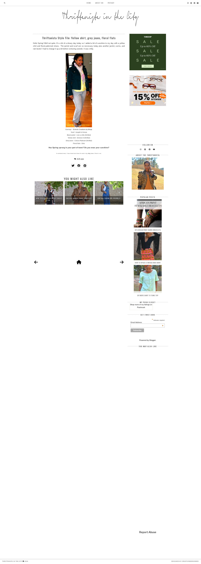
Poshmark (141, 307)
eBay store (91, 153)
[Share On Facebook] (79, 165)
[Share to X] (73, 165)
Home (89, 3)
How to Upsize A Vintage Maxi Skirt (148, 262)
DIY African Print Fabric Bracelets (148, 230)
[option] (49, 193)
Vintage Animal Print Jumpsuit (49, 198)
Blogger (152, 340)
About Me (99, 3)
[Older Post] (122, 262)
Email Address (147, 322)
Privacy (111, 3)
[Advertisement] (79, 235)
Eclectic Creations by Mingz (82, 129)
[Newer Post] (36, 262)
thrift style (80, 159)
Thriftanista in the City (12, 561)
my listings (145, 304)
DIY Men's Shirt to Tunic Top (147, 295)
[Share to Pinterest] (84, 165)
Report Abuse (147, 532)
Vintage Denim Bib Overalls (79, 198)
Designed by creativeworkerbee (185, 561)
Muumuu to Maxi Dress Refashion (109, 198)
